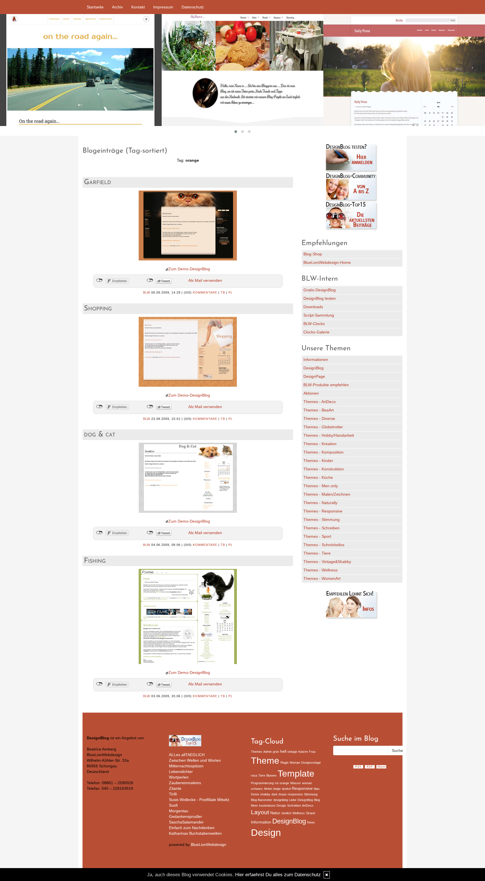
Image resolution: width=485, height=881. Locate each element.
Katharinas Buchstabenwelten (195, 833)
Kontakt (138, 7)
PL (230, 292)
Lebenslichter (181, 771)
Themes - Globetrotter (323, 427)
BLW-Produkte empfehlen (326, 385)
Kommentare (205, 292)
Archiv (117, 7)
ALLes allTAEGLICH (187, 754)
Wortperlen (179, 777)
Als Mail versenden (205, 280)
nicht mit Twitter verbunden (150, 280)
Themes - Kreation (320, 443)
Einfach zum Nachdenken (191, 827)
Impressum (163, 7)
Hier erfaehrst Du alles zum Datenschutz (278, 874)
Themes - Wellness (320, 570)
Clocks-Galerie (316, 332)
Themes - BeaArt (318, 410)
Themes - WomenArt (321, 578)
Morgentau (178, 811)
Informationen (315, 359)
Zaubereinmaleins (185, 783)
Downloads (313, 307)
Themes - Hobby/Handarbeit (328, 435)
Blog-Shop (312, 254)
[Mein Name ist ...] (242, 70)
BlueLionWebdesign (208, 844)
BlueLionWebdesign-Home (327, 262)
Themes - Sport (317, 536)
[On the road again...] (81, 70)
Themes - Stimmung (321, 519)
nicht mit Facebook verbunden (99, 280)
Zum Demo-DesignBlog (189, 269)
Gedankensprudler (185, 816)
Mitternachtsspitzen (186, 766)
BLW (146, 292)
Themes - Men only (320, 486)
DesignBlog (313, 368)
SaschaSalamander (186, 822)
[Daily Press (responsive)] (404, 70)
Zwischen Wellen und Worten (195, 760)
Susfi (173, 805)
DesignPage (314, 376)
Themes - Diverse (319, 418)
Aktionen (311, 393)
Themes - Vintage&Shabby (327, 561)
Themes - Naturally (320, 502)
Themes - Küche (318, 477)
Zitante (175, 788)
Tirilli (173, 794)
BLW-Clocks (314, 323)
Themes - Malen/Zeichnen (326, 494)
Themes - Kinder (318, 460)
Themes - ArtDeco (319, 401)
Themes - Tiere (317, 553)
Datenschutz (193, 7)
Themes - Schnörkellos (323, 545)
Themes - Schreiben (321, 528)
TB (223, 292)
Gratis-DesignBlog (319, 290)
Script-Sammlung (318, 315)
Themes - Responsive (322, 511)
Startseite (95, 7)
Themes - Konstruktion (323, 469)
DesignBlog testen (319, 298)
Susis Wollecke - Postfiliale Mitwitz (199, 799)
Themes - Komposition (323, 452)
